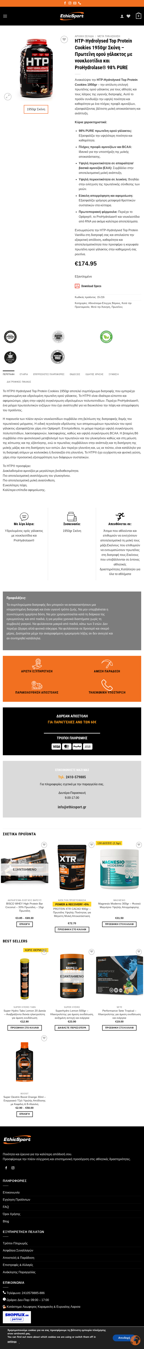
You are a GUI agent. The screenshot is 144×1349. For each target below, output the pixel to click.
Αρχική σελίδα (84, 36)
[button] (5, 16)
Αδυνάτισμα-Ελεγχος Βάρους (104, 303)
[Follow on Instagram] (70, 3)
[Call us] (80, 3)
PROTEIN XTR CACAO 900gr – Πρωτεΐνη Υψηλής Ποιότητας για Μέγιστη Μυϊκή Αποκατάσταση (72, 912)
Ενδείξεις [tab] (75, 374)
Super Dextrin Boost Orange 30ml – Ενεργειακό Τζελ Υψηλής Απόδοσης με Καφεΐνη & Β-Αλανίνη (24, 1100)
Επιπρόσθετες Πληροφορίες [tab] (48, 374)
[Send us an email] (75, 3)
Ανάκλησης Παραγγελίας (19, 1272)
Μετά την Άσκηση (109, 36)
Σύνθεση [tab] (114, 374)
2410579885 (30, 1293)
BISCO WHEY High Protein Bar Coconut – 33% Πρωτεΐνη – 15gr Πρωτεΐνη (24, 907)
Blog (6, 1221)
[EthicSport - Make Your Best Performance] (72, 16)
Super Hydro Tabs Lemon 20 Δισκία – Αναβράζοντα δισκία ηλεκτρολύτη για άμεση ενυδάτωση (25, 1014)
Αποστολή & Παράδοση (18, 1257)
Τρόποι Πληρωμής (15, 1243)
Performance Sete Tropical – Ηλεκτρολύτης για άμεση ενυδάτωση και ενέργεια (119, 1014)
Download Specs (91, 286)
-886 (42, 1293)
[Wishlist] (128, 16)
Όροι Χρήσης (11, 1214)
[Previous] (3, 888)
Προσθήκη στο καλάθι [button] (72, 929)
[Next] (141, 888)
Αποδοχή (124, 1337)
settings (12, 1341)
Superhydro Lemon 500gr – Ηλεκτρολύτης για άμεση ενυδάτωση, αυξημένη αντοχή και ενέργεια (72, 1014)
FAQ (6, 1207)
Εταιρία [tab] (24, 374)
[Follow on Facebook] (65, 3)
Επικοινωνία (11, 1192)
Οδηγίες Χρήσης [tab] (95, 374)
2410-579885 (75, 777)
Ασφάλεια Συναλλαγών (18, 1250)
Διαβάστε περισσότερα (72, 1028)
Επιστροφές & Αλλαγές (18, 1264)
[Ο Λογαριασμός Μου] (122, 16)
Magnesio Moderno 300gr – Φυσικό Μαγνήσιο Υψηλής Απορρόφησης (119, 905)
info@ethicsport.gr (72, 807)
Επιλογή (25, 924)
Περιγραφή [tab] (8, 374)
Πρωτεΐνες (117, 307)
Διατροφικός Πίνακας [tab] (19, 381)
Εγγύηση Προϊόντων (16, 1199)
